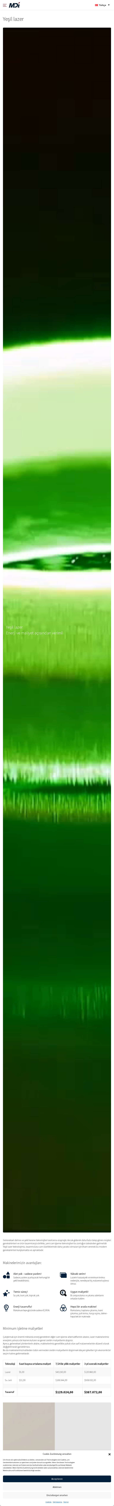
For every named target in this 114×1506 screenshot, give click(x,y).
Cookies (48, 1502)
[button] (109, 1454)
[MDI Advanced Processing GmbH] (14, 5)
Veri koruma (57, 1502)
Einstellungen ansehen (57, 1495)
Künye (66, 1502)
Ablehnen (57, 1487)
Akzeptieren (57, 1478)
